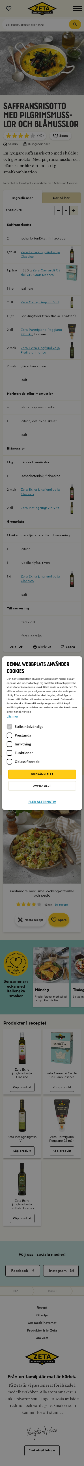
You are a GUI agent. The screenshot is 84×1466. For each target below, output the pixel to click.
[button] (42, 799)
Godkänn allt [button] (42, 774)
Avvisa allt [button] (42, 786)
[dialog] (42, 733)
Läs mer (12, 716)
